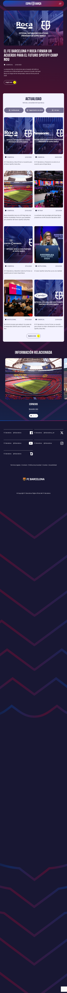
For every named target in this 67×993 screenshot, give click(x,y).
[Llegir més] (18, 135)
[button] (31, 415)
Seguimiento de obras (36, 110)
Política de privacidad (35, 465)
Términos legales (15, 465)
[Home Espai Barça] (33, 3)
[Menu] (60, 3)
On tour (56, 110)
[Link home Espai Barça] (33, 479)
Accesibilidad (53, 465)
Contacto (24, 465)
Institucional (15, 110)
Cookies (45, 465)
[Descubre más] (33, 378)
